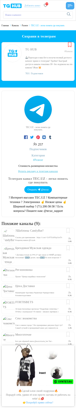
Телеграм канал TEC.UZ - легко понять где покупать (38, 180)
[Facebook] (26, 137)
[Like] (69, 45)
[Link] (70, 5)
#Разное (38, 159)
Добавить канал (32, 5)
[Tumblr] (50, 137)
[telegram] (12, 5)
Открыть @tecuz (38, 189)
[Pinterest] (38, 137)
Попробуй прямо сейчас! (39, 402)
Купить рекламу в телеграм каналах (38, 171)
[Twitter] (32, 137)
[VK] (44, 137)
